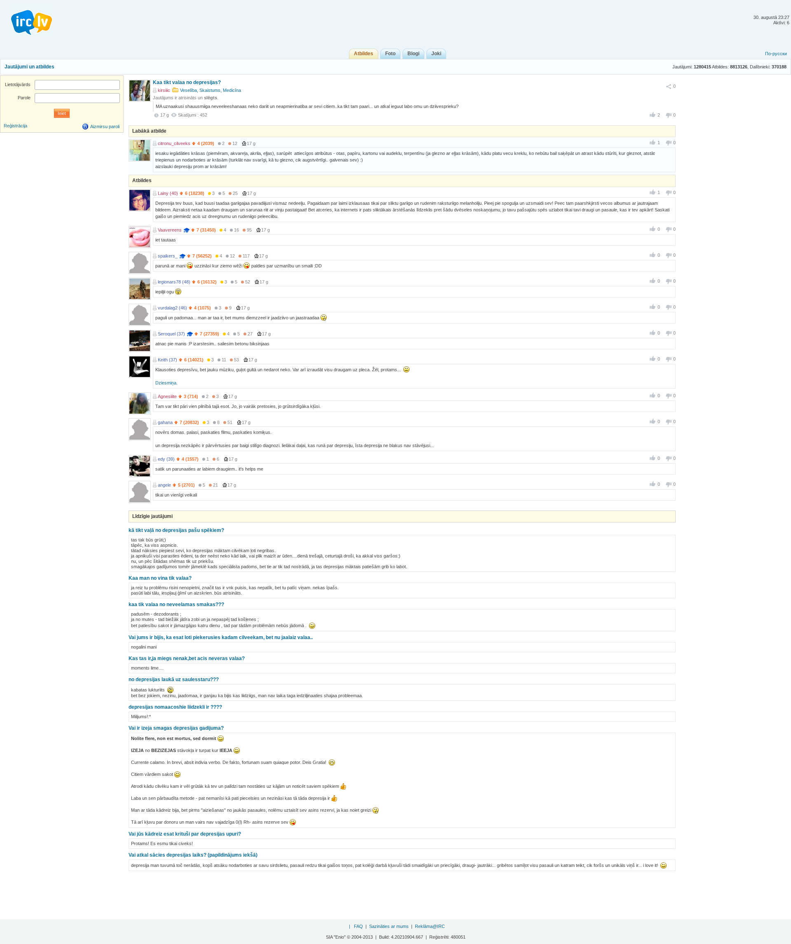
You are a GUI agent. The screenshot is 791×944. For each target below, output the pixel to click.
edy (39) (166, 459)
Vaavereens (170, 229)
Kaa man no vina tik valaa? (160, 578)
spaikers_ (168, 255)
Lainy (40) (168, 193)
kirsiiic (164, 90)
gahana (165, 422)
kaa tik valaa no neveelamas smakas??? (176, 604)
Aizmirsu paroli (104, 126)
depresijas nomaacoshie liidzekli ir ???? (175, 707)
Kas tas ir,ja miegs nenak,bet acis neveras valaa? (187, 658)
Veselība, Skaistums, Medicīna (210, 90)
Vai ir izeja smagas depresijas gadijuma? (176, 728)
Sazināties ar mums (389, 926)
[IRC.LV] (26, 19)
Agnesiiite (167, 396)
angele (164, 485)
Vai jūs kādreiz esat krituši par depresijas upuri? (185, 834)
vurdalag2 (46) (172, 307)
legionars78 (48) (174, 281)
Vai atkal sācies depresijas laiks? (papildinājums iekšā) (193, 855)
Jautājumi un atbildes (29, 67)
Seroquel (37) (171, 333)
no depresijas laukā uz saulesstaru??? (174, 679)
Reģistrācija (15, 125)
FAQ (358, 926)
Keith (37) (167, 359)
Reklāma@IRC (430, 926)
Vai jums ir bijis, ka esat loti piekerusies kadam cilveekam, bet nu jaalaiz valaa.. (221, 637)
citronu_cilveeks (174, 143)
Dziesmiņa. (166, 382)
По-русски (776, 53)
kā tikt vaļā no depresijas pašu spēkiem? (176, 530)
